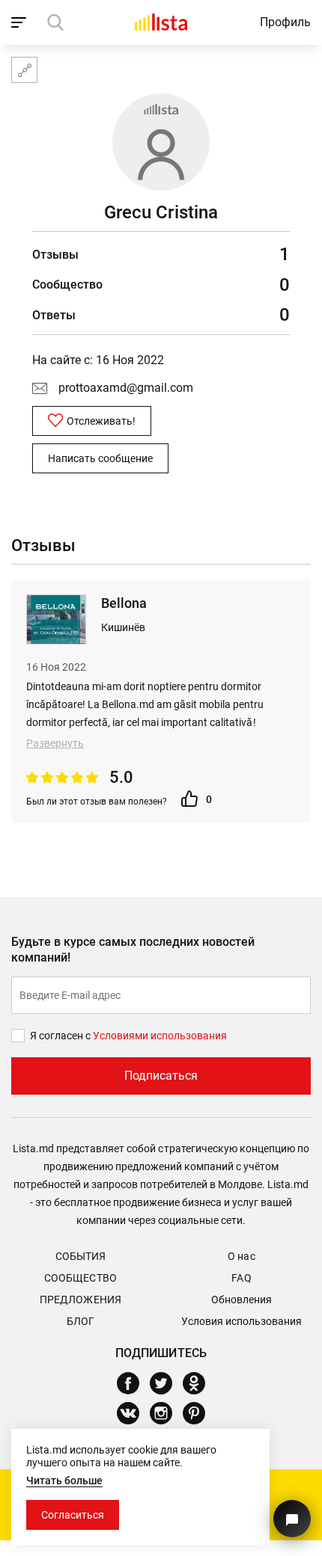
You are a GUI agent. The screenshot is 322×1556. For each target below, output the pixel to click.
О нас (241, 1256)
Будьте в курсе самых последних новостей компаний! (133, 950)
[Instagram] (166, 1413)
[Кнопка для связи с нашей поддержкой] (292, 1518)
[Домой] (161, 22)
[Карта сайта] (24, 70)
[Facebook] (134, 1383)
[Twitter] (166, 1383)
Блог (80, 1321)
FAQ (241, 1278)
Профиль (285, 22)
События (80, 1256)
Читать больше (64, 1480)
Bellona (124, 603)
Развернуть (55, 743)
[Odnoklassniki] (199, 1383)
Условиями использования (160, 1036)
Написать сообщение (100, 458)
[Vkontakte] (134, 1413)
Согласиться (72, 1515)
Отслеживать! (101, 421)
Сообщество (80, 1278)
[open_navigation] (20, 22)
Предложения (80, 1300)
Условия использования (241, 1321)
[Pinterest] (199, 1413)
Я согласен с (61, 1036)
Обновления (241, 1300)
